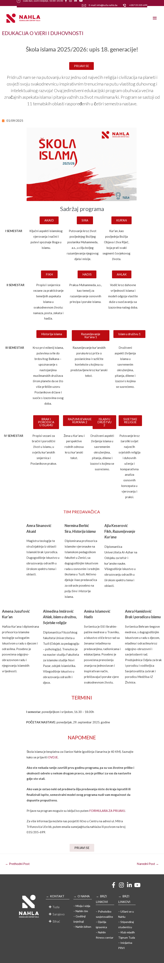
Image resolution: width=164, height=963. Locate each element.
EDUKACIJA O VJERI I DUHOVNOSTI (42, 33)
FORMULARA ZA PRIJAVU (107, 810)
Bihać (56, 921)
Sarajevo (59, 914)
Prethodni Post (17, 863)
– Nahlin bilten (82, 926)
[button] (57, 907)
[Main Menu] (155, 18)
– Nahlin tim (80, 911)
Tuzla (56, 907)
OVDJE (53, 757)
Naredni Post (148, 863)
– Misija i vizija (81, 906)
